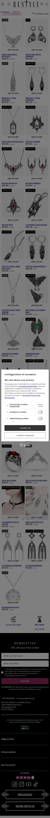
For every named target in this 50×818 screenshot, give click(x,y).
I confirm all (25, 428)
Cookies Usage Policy (28, 386)
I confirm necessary (25, 435)
